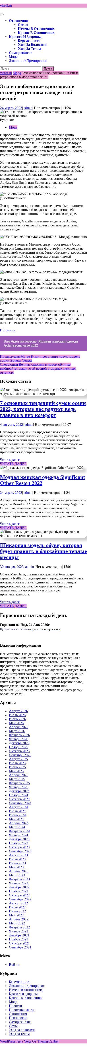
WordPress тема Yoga (16, 1041)
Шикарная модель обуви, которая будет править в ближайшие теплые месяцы (43, 551)
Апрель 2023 (18, 871)
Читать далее (10, 460)
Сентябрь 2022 (20, 899)
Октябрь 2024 (19, 799)
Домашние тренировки (28, 61)
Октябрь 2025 (19, 751)
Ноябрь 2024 (18, 795)
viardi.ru (6, 5)
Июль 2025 (17, 763)
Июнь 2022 (17, 911)
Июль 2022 (17, 907)
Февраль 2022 (19, 927)
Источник (7, 330)
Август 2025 (18, 759)
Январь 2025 (18, 787)
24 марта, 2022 (11, 108)
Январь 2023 (18, 883)
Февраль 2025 (19, 783)
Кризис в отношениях (36, 32)
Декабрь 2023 (19, 839)
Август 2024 (18, 807)
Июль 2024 (17, 811)
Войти (14, 964)
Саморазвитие (20, 52)
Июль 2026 (17, 715)
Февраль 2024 (19, 831)
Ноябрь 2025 (18, 747)
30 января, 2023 (12, 567)
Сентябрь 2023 (20, 851)
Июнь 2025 (17, 767)
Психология (18, 1018)
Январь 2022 (18, 931)
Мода (13, 57)
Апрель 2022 (18, 919)
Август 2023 (18, 855)
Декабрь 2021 (19, 935)
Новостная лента (22, 1010)
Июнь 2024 (17, 815)
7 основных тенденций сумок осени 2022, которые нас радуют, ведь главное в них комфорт (43, 409)
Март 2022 (17, 923)
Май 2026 (16, 723)
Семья (23, 24)
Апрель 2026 (18, 727)
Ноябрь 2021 (18, 939)
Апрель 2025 (18, 775)
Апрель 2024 (18, 823)
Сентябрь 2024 (20, 803)
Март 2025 (17, 779)
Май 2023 (16, 867)
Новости (15, 1006)
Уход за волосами (32, 44)
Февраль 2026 (19, 735)
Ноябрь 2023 (18, 843)
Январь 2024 (18, 835)
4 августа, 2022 (11, 424)
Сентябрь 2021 (20, 947)
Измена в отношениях (36, 28)
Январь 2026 (18, 739)
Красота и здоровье (25, 36)
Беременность (29, 40)
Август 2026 (18, 711)
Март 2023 (17, 875)
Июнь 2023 (17, 863)
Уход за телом (29, 48)
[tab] (2, 14)
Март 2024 (17, 827)
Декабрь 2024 (19, 791)
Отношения (18, 20)
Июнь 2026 (17, 719)
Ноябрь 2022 (18, 891)
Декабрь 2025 (19, 743)
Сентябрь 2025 (20, 755)
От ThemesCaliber (45, 1041)
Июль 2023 (17, 859)
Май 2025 (16, 771)
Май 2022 (16, 915)
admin (28, 108)
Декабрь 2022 (19, 887)
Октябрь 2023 (19, 847)
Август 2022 (18, 903)
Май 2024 (16, 819)
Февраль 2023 (19, 879)
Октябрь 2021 (19, 943)
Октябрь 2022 (19, 895)
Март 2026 (17, 731)
